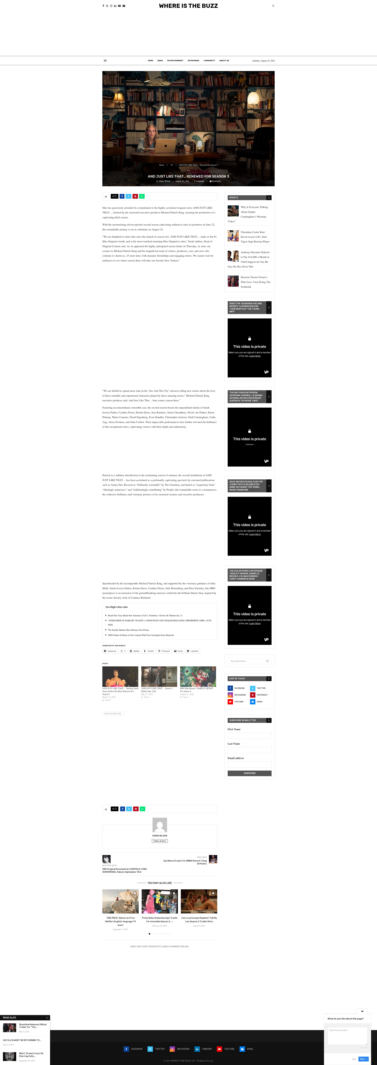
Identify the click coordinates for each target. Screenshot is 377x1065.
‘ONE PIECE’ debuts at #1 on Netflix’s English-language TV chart (120, 921)
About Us (224, 61)
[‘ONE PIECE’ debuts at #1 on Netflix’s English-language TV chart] (120, 901)
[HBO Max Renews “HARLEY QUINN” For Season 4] (198, 676)
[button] (106, 911)
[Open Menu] (105, 60)
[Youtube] (119, 5)
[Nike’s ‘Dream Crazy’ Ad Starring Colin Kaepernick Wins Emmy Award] (9, 1056)
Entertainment (175, 61)
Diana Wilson (164, 181)
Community (209, 61)
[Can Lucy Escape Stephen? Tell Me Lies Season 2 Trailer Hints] (199, 901)
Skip (354, 1059)
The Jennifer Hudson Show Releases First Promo (128, 630)
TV (172, 165)
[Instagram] (111, 5)
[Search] (273, 6)
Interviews (193, 61)
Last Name (234, 744)
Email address (236, 758)
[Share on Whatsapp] (142, 196)
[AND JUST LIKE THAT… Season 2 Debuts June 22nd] (159, 676)
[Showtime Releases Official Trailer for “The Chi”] (9, 1027)
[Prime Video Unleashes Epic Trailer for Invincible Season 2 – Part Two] (160, 901)
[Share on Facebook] (122, 196)
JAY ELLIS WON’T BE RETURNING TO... (22, 1040)
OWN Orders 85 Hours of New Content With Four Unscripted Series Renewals (141, 635)
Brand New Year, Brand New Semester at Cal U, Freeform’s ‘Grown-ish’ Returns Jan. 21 (145, 615)
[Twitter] (107, 5)
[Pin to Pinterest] (135, 196)
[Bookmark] (134, 893)
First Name (234, 729)
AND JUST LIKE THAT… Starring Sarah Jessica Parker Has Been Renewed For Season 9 (120, 691)
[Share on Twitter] (128, 196)
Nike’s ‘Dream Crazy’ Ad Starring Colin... (31, 1054)
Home (150, 61)
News (160, 61)
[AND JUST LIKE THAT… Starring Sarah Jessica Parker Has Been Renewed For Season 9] (120, 676)
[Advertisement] (188, 34)
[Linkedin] (115, 5)
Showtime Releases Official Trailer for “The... (33, 1026)
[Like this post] (115, 196)
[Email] (123, 5)
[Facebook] (103, 5)
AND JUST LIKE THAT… (113, 714)
